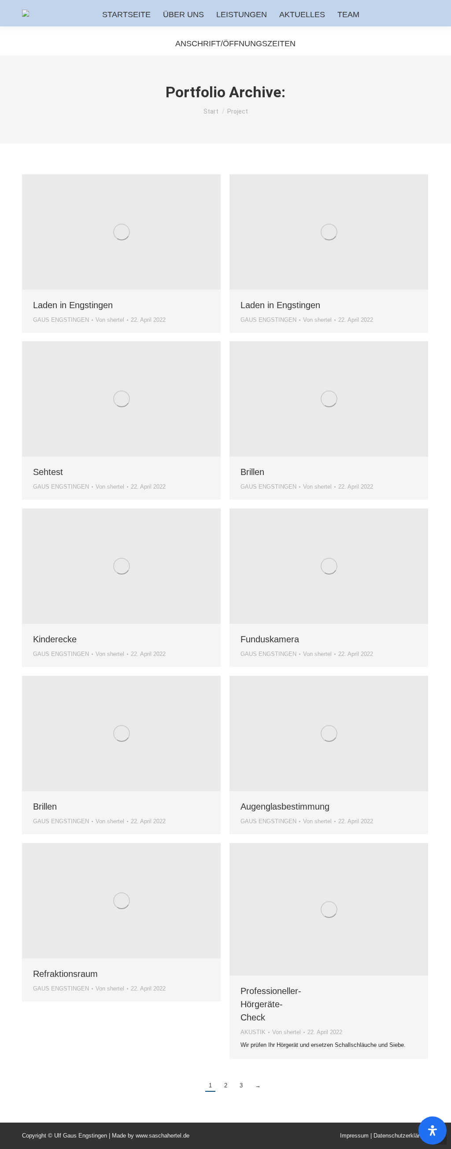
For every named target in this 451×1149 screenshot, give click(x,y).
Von (110, 320)
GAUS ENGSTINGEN (61, 320)
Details (133, 232)
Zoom (109, 232)
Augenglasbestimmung (284, 806)
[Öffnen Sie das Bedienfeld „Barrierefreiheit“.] (432, 1130)
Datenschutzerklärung (401, 1135)
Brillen (252, 472)
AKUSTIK (253, 1032)
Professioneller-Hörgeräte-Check (270, 1004)
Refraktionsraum (65, 974)
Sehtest (48, 472)
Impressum (355, 1135)
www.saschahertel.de (162, 1135)
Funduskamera (269, 639)
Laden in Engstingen (73, 305)
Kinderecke (55, 639)
